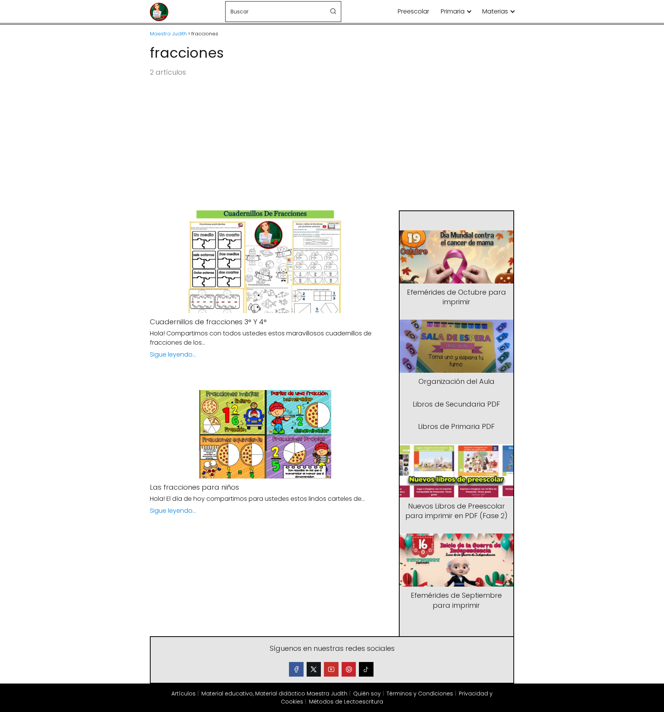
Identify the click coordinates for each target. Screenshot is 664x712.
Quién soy (367, 693)
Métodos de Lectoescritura (346, 701)
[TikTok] (366, 669)
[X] (314, 669)
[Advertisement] (332, 144)
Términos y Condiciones (420, 693)
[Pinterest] (349, 669)
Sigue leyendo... (173, 354)
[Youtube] (331, 669)
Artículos (183, 693)
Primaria (453, 11)
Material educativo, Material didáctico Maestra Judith (274, 693)
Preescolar (413, 11)
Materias (495, 11)
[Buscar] (333, 11)
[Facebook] (296, 669)
